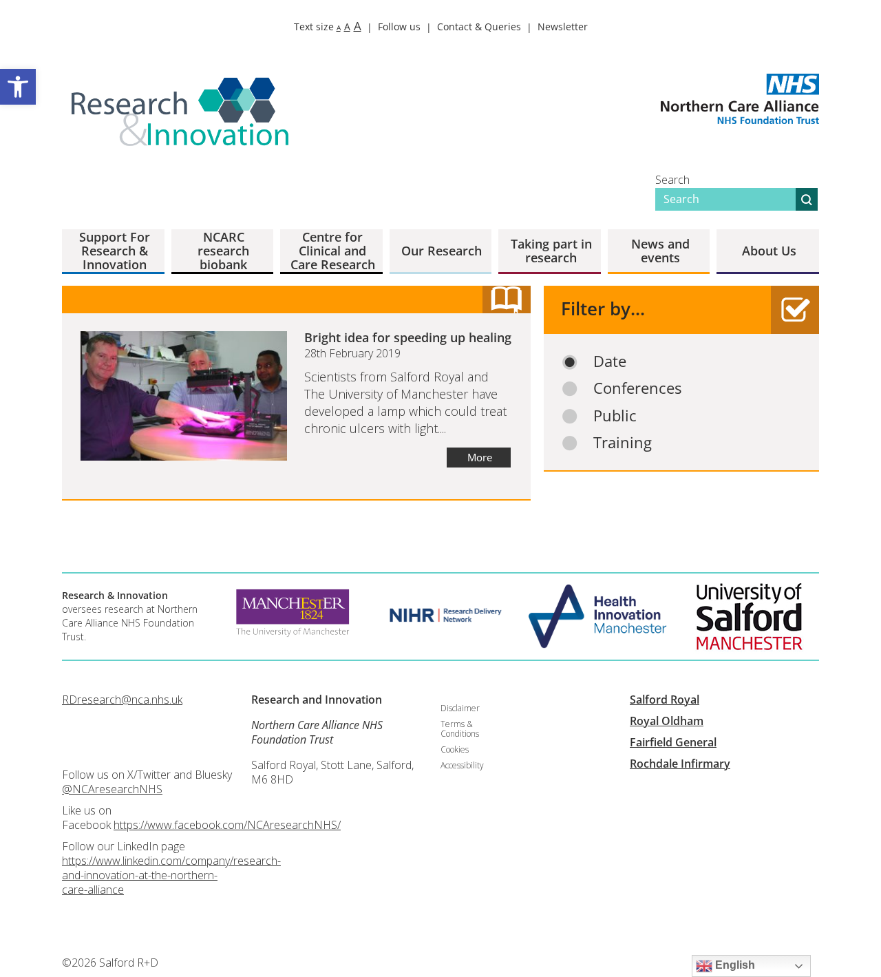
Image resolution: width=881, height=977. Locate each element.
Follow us (399, 26)
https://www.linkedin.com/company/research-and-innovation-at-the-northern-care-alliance (171, 875)
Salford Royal (664, 699)
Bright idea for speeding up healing (407, 337)
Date (609, 361)
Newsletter (563, 26)
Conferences (637, 388)
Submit (807, 199)
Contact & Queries (479, 26)
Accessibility (462, 765)
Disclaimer (460, 708)
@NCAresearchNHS (112, 789)
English (733, 965)
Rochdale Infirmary (680, 763)
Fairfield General (673, 742)
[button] (18, 87)
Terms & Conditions (459, 728)
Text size (327, 26)
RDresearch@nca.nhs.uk (122, 699)
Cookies (454, 749)
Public (615, 416)
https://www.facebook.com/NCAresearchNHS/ (227, 824)
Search (672, 179)
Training (622, 442)
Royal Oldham (666, 720)
